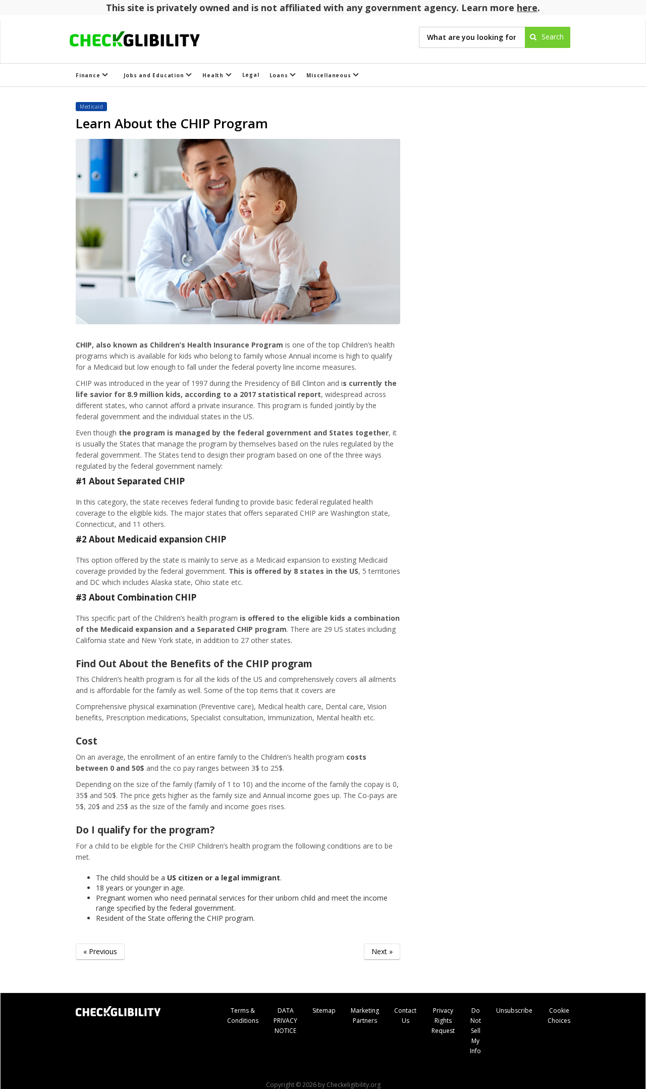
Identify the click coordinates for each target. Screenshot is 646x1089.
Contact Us (405, 1015)
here (527, 8)
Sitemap (324, 1010)
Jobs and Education (155, 75)
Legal (250, 74)
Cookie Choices (559, 1015)
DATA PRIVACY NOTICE (285, 1020)
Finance (89, 75)
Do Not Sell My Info (475, 1030)
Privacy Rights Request (443, 1020)
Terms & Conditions (242, 1015)
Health (214, 75)
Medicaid (91, 106)
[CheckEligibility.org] (143, 37)
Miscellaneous (329, 75)
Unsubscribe (514, 1010)
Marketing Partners (365, 1015)
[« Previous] (100, 967)
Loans (280, 75)
